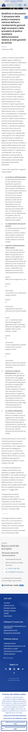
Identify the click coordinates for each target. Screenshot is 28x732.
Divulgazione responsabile (12, 633)
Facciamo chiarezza (10, 608)
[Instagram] (14, 669)
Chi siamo (7, 603)
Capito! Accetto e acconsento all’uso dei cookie (15, 723)
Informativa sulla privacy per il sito (14, 646)
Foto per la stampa (10, 610)
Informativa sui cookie (11, 648)
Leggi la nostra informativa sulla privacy (15, 715)
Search (20, 5)
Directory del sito (9, 657)
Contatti (6, 613)
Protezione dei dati (10, 643)
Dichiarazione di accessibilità (13, 651)
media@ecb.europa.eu (15, 572)
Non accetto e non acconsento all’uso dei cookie (15, 728)
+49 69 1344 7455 (14, 568)
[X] (6, 669)
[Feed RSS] (14, 673)
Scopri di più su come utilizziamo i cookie (15, 718)
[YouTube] (18, 669)
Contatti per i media (11, 585)
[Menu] (25, 5)
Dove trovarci (8, 616)
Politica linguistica (9, 654)
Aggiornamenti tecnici (10, 630)
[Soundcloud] (22, 669)
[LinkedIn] (10, 669)
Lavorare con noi (9, 605)
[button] (25, 2)
